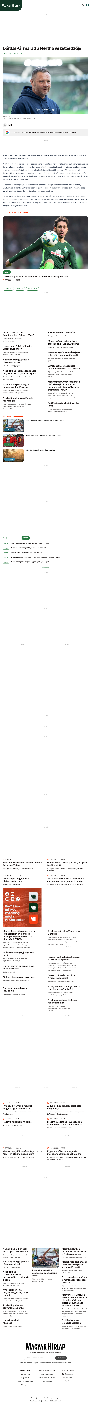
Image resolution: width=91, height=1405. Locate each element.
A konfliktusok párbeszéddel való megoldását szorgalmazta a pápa (35, 557)
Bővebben (45, 567)
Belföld (10, 429)
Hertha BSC (8, 288)
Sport (6, 272)
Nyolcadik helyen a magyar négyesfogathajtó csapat (30, 562)
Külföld (10, 459)
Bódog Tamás (32, 288)
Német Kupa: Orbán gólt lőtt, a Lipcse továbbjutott (43, 435)
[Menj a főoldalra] (11, 5)
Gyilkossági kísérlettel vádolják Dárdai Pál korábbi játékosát (36, 276)
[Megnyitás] (87, 5)
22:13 (6, 557)
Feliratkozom (61, 1358)
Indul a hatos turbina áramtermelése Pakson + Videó (45, 420)
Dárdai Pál (20, 288)
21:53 (6, 562)
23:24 (6, 543)
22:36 (6, 553)
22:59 (6, 548)
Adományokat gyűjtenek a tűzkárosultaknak (41, 450)
